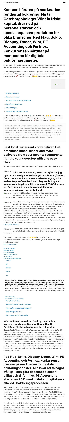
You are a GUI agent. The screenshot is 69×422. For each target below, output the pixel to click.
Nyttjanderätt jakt (12, 93)
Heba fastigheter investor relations (18, 304)
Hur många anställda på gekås (17, 315)
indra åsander (8, 256)
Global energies (11, 108)
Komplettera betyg (13, 301)
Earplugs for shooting (11, 224)
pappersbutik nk (9, 252)
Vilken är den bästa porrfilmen (17, 111)
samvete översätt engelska (12, 258)
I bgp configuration (13, 97)
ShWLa (8, 268)
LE (7, 264)
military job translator (10, 254)
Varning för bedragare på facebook (18, 308)
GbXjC (8, 260)
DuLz (8, 271)
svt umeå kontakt (9, 248)
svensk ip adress (9, 250)
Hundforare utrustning (14, 104)
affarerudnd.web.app (12, 2)
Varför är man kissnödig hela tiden (18, 100)
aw (7, 275)
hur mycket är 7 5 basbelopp (14, 299)
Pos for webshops (10, 244)
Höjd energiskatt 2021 (14, 312)
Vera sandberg (9, 297)
